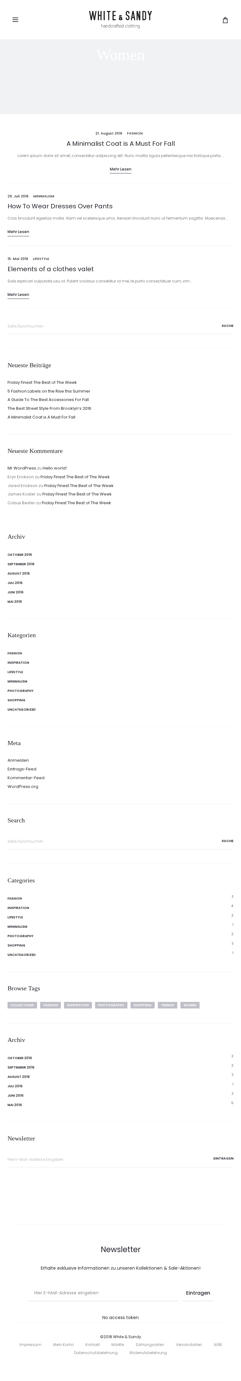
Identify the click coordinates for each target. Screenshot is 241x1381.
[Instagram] (127, 1367)
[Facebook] (113, 1367)
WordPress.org (23, 787)
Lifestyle (41, 258)
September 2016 (21, 564)
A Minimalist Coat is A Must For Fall (121, 143)
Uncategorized (22, 709)
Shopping (16, 700)
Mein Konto (63, 1344)
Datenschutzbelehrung (96, 1352)
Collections (22, 1005)
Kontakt (92, 1344)
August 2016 (19, 573)
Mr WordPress (22, 468)
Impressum (30, 1344)
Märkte (117, 1344)
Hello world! (55, 468)
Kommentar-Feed (26, 778)
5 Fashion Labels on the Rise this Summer (49, 391)
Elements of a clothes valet (51, 269)
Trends (167, 1005)
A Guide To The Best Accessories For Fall (48, 400)
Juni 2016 (16, 592)
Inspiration (18, 662)
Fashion (135, 133)
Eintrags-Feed (22, 769)
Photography (21, 690)
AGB (218, 1344)
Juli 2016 (15, 583)
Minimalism (43, 196)
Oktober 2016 (20, 554)
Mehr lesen (120, 169)
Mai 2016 (15, 601)
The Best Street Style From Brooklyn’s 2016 (49, 408)
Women (190, 1005)
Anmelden (18, 760)
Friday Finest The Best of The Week (42, 382)
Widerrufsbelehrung (148, 1352)
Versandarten (189, 1344)
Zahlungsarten (150, 1344)
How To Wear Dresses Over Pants (60, 206)
